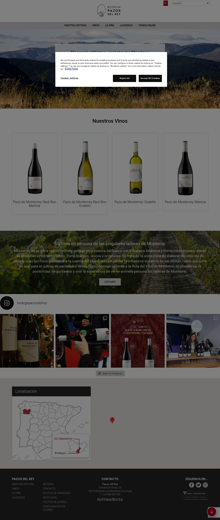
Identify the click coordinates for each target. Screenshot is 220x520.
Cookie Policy (71, 69)
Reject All (125, 78)
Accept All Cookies (150, 78)
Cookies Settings (69, 78)
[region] (111, 69)
